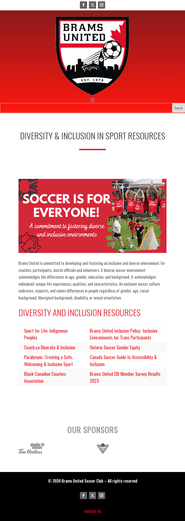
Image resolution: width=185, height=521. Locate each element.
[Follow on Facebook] (83, 5)
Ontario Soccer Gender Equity (115, 347)
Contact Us (92, 511)
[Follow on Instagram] (101, 5)
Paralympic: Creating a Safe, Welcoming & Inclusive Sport (48, 360)
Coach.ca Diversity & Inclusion (49, 347)
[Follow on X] (92, 5)
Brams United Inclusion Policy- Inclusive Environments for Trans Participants (123, 334)
